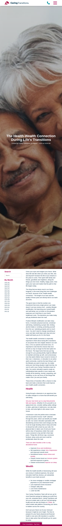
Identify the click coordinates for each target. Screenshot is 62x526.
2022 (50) (7, 291)
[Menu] (55, 3)
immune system (52, 458)
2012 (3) (7, 311)
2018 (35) (7, 299)
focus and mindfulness (44, 448)
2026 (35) (7, 283)
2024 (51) (7, 287)
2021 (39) (7, 293)
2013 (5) (7, 309)
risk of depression (51, 450)
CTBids (49, 502)
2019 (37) (7, 297)
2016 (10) (7, 303)
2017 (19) (7, 301)
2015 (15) (7, 305)
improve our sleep (51, 462)
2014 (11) (7, 307)
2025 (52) (7, 285)
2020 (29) (7, 295)
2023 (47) (7, 289)
